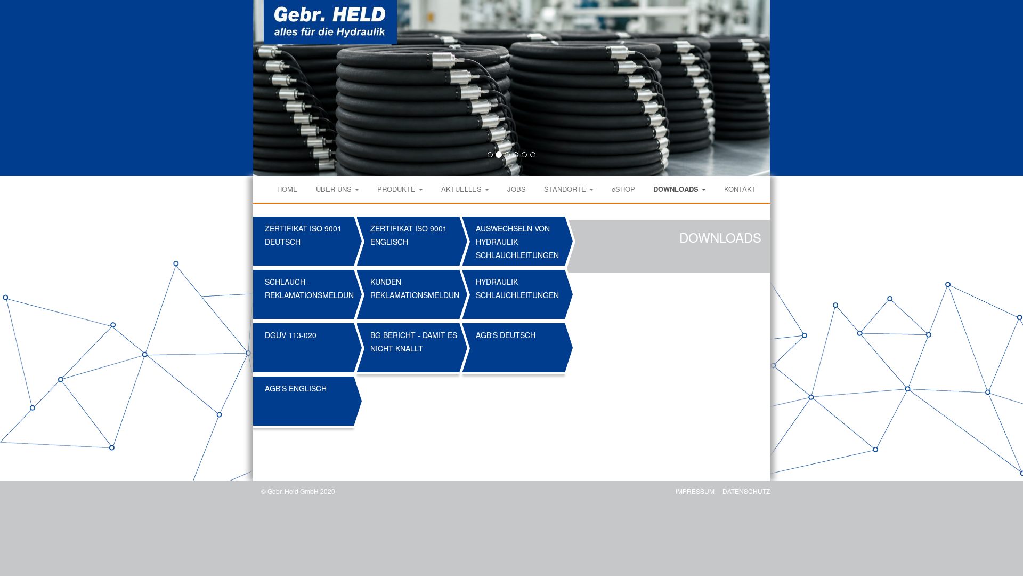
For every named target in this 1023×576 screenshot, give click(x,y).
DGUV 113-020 (290, 335)
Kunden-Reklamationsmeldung (415, 288)
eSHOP (623, 189)
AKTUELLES (462, 189)
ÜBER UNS (335, 189)
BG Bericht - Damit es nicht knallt (413, 342)
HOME (287, 189)
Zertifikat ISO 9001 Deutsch (303, 235)
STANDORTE (566, 189)
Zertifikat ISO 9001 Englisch (408, 235)
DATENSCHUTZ (746, 490)
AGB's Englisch (296, 388)
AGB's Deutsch (505, 335)
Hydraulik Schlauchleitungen (517, 288)
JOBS (516, 189)
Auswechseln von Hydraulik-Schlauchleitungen (517, 241)
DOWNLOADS (677, 189)
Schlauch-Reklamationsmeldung (310, 288)
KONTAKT (740, 189)
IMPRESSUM (695, 490)
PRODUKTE (397, 189)
